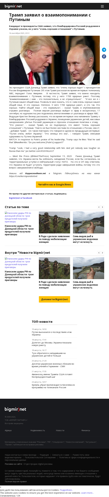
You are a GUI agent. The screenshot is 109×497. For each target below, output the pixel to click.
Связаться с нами (60, 454)
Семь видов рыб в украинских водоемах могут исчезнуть (85, 239)
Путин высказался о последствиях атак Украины (52, 333)
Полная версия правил (16, 481)
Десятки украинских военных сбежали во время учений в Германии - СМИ (53, 365)
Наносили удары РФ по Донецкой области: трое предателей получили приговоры (19, 230)
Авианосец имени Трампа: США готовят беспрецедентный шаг (52, 375)
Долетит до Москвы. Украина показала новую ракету (51, 344)
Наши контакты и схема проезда (20, 454)
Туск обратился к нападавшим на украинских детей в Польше (49, 354)
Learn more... (87, 492)
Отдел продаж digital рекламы (38, 464)
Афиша (8, 430)
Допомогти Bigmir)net (54, 299)
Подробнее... (66, 489)
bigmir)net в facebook (20, 198)
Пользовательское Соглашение (40, 457)
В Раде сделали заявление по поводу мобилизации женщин (54, 239)
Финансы (85, 430)
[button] (99, 207)
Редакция (44, 454)
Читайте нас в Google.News (54, 184)
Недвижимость (37, 430)
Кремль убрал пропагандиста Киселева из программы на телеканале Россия (53, 386)
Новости (60, 430)
